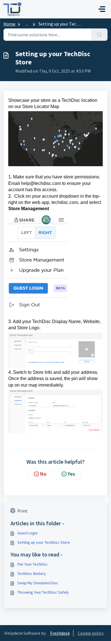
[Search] (99, 34)
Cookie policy (91, 633)
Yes (71, 474)
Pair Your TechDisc (32, 564)
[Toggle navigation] (102, 9)
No (43, 474)
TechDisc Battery (31, 573)
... (27, 24)
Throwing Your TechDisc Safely (43, 592)
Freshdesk (60, 633)
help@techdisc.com (41, 183)
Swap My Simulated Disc (37, 582)
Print (22, 511)
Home (9, 24)
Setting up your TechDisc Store (43, 542)
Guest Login (27, 532)
